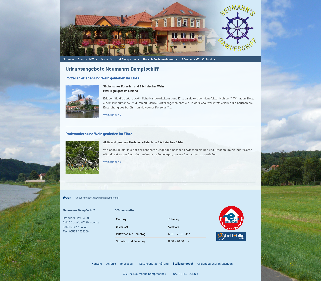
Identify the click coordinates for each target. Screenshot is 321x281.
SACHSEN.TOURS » (185, 273)
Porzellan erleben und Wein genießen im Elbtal (103, 78)
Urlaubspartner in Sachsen (215, 263)
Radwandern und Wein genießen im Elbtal (99, 133)
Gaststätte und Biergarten (118, 59)
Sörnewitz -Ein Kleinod (197, 59)
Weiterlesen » (112, 115)
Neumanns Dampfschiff (78, 59)
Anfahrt (111, 263)
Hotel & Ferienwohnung (158, 59)
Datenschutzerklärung (154, 263)
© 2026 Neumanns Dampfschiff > (148, 273)
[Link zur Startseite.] (160, 28)
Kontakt (97, 263)
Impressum (127, 263)
